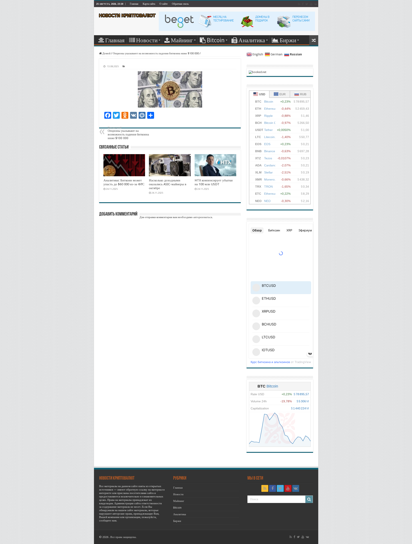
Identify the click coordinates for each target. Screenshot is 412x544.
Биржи (288, 40)
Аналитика (251, 40)
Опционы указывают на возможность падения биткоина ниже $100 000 (156, 53)
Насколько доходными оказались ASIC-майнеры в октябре (167, 184)
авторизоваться (202, 217)
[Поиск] (309, 499)
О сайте (163, 3)
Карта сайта (149, 3)
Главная (134, 3)
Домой (106, 53)
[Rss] (299, 4)
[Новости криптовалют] (127, 15)
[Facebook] (302, 4)
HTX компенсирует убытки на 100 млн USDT (214, 182)
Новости (147, 40)
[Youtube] (311, 4)
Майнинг (182, 40)
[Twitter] (307, 4)
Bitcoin (216, 40)
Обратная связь (180, 3)
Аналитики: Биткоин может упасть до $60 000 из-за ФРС (123, 182)
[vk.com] (316, 4)
